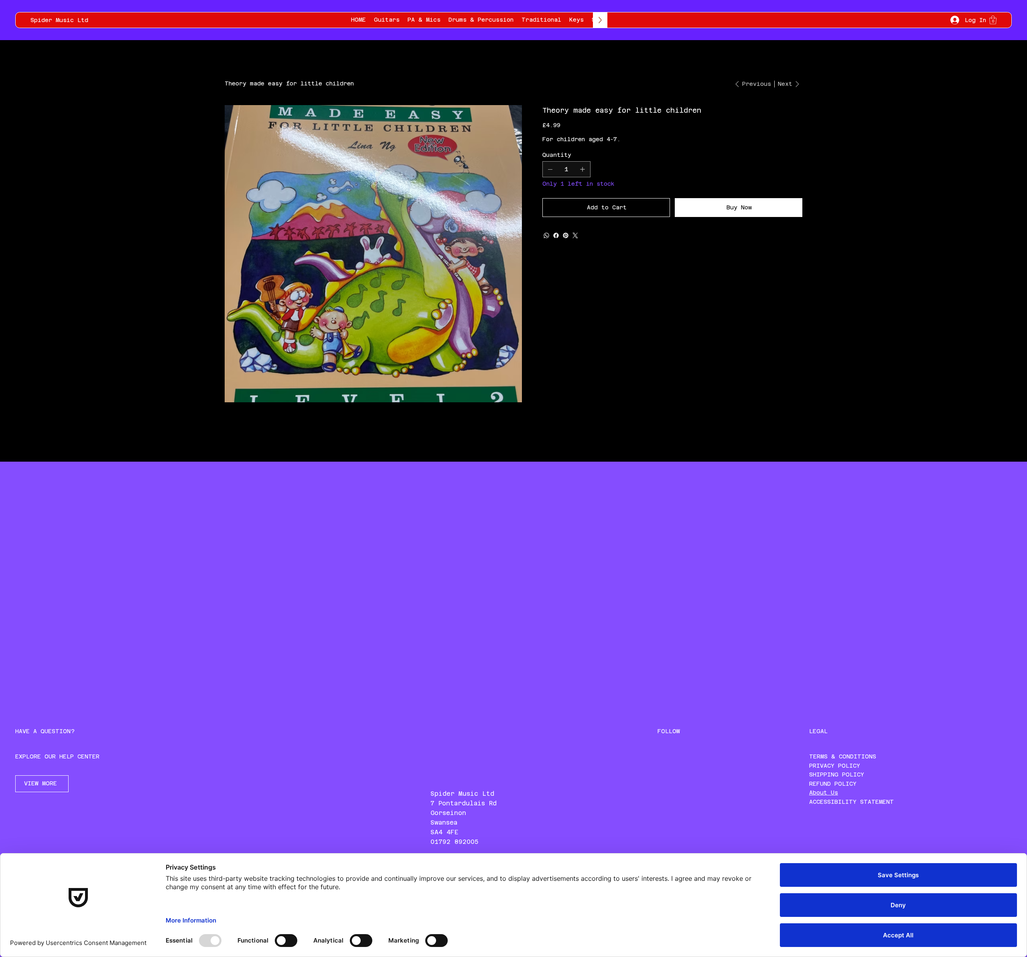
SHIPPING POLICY (836, 774)
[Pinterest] (566, 235)
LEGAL (818, 731)
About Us (823, 792)
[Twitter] (575, 235)
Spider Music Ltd (59, 20)
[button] (993, 20)
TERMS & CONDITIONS (842, 756)
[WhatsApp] (546, 235)
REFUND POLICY (833, 784)
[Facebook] (556, 235)
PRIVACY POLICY (834, 765)
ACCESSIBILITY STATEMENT (851, 802)
